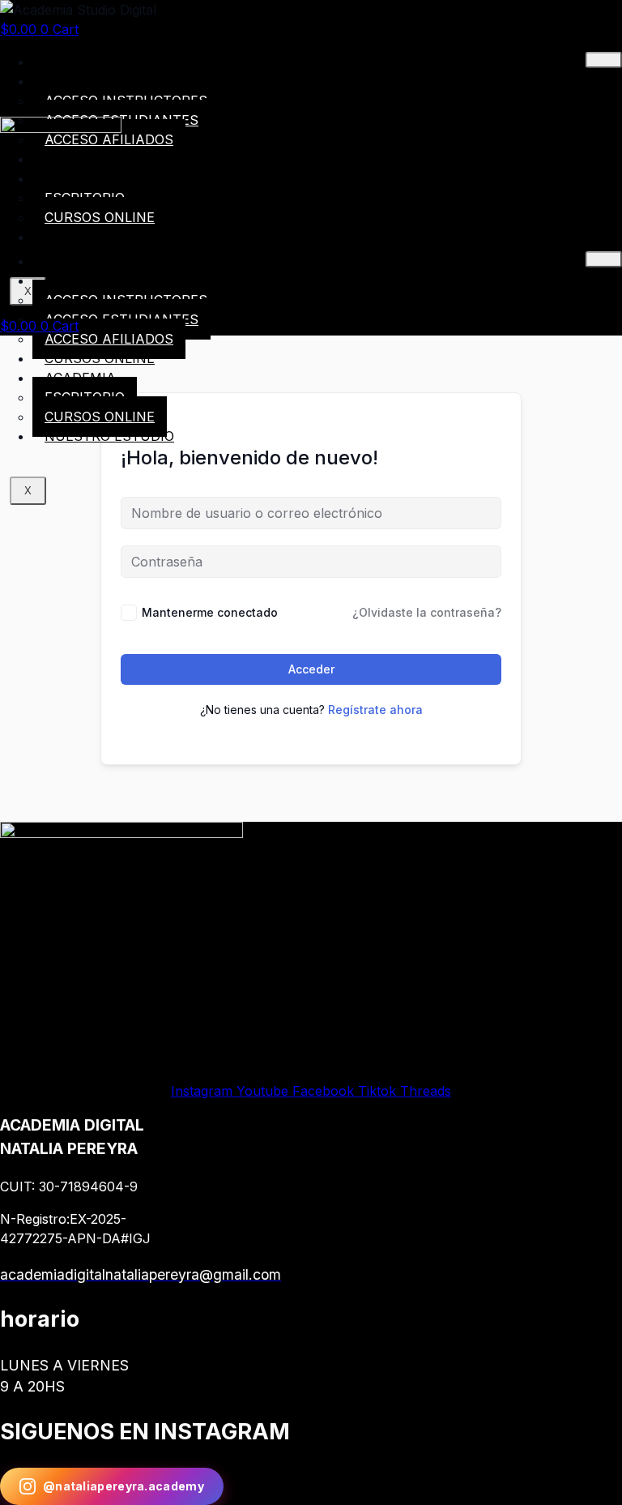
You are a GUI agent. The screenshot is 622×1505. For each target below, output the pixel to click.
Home (65, 61)
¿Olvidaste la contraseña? (426, 612)
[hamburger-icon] (604, 60)
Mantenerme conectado (210, 612)
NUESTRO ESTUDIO (109, 436)
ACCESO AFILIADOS (109, 339)
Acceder (311, 669)
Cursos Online (100, 358)
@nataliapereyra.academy (123, 1486)
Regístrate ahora (375, 709)
